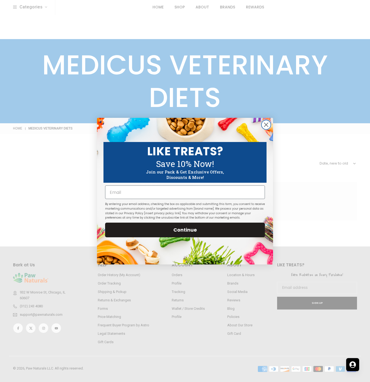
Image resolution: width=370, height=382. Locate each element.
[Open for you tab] (352, 364)
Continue (185, 229)
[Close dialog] (266, 125)
